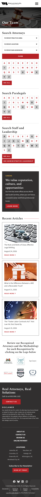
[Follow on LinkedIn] (22, 481)
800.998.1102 (15, 396)
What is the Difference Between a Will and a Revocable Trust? (19, 284)
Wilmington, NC (27, 456)
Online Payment (20, 441)
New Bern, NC (27, 450)
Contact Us (11, 402)
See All (7, 83)
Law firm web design (12, 493)
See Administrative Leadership (18, 161)
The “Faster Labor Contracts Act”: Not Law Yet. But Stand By (19, 323)
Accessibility (35, 489)
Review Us (20, 437)
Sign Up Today (20, 470)
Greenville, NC (13, 456)
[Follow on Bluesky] (18, 481)
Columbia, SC (13, 453)
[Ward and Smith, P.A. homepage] (11, 3)
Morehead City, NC (14, 459)
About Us (20, 431)
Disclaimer (5, 489)
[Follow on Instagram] (27, 481)
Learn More (13, 206)
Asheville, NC (13, 450)
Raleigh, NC (27, 453)
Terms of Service (15, 489)
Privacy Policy (25, 489)
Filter (20, 56)
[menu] (36, 3)
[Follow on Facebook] (14, 481)
